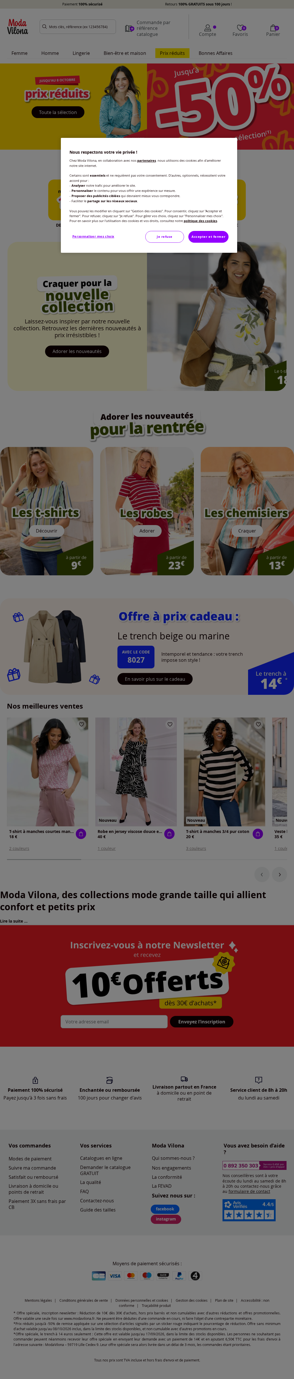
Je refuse (164, 236)
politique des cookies (200, 221)
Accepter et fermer (208, 236)
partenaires (146, 160)
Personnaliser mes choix (93, 236)
